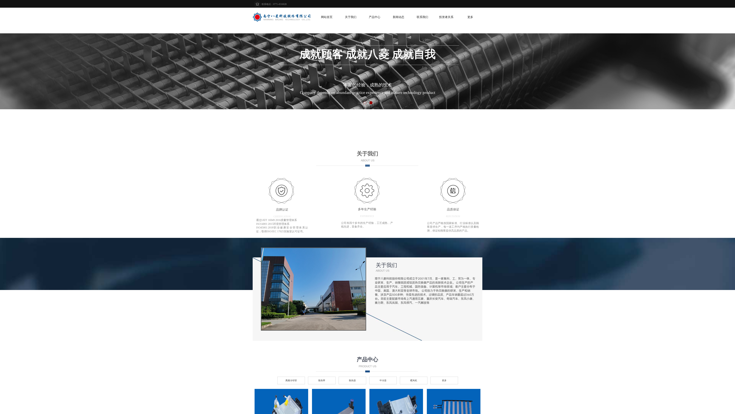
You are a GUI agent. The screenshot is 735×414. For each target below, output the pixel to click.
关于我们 (350, 17)
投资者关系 (446, 17)
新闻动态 (398, 17)
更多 (470, 17)
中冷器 (383, 380)
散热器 (352, 380)
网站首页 (326, 17)
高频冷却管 (291, 380)
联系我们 (422, 17)
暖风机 (413, 380)
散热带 (321, 380)
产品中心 (374, 17)
